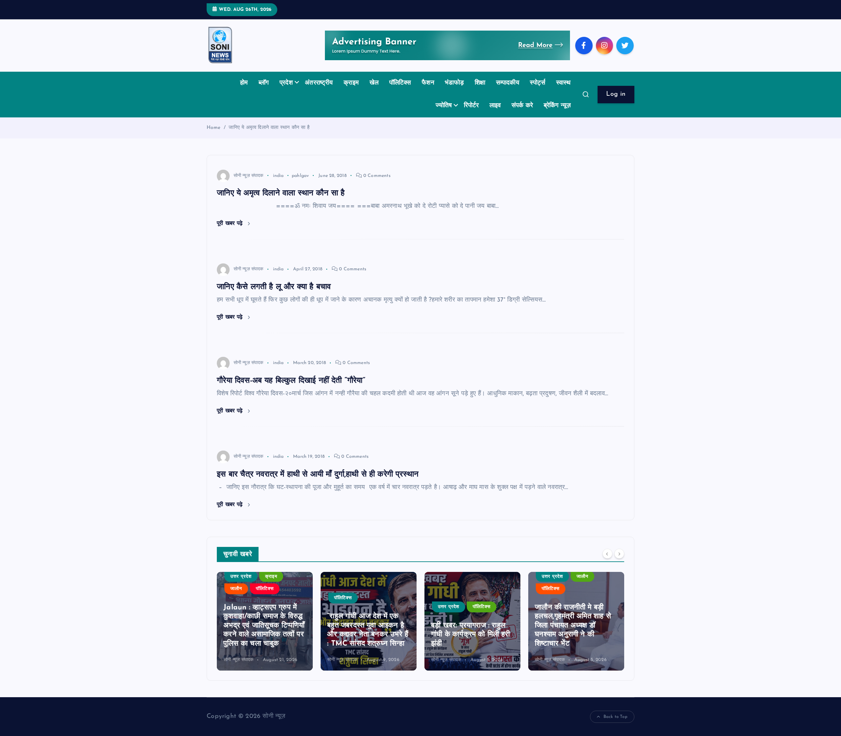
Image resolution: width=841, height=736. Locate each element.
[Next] (619, 553)
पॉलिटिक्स (400, 83)
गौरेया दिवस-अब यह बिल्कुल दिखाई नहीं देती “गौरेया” (291, 381)
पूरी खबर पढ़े (230, 223)
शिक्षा (480, 83)
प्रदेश (286, 83)
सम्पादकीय (507, 83)
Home (213, 127)
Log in (615, 94)
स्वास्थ (563, 83)
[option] (273, 621)
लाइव (495, 106)
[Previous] (607, 553)
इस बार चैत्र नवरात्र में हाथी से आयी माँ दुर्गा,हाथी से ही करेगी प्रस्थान (318, 474)
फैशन (428, 83)
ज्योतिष (444, 106)
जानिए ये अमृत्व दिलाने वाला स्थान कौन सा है (269, 127)
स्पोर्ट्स (537, 83)
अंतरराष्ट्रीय (319, 83)
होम (244, 83)
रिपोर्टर (471, 106)
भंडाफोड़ (454, 83)
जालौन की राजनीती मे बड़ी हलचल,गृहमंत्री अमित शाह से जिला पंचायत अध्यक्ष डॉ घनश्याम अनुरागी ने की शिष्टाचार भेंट (477, 626)
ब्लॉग (264, 83)
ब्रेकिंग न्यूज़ (557, 106)
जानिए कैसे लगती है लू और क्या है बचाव (274, 287)
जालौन (486, 576)
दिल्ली (554, 616)
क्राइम (351, 83)
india (278, 175)
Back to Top (615, 717)
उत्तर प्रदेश (352, 606)
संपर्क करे (522, 106)
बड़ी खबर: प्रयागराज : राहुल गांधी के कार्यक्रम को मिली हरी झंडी (374, 635)
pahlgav (300, 175)
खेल (374, 83)
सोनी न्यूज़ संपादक (248, 175)
